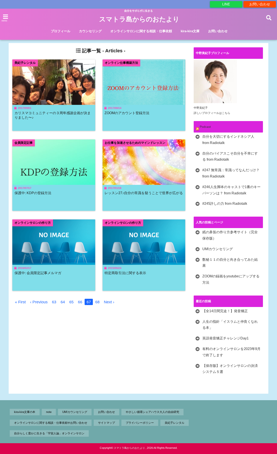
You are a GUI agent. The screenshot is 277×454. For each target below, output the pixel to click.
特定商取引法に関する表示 (125, 273)
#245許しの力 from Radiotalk (224, 203)
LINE (226, 4)
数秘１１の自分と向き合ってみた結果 (230, 263)
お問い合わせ (259, 4)
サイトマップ (106, 422)
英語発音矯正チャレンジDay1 (225, 338)
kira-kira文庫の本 (24, 412)
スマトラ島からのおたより (139, 19)
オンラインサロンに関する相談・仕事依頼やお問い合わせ (50, 422)
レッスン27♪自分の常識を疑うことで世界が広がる (144, 193)
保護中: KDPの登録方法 (32, 193)
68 (97, 302)
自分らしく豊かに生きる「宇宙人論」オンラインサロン (49, 433)
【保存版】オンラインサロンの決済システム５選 (230, 369)
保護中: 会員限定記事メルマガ (37, 273)
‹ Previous (39, 302)
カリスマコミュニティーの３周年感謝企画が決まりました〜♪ (52, 115)
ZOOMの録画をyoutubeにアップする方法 (230, 279)
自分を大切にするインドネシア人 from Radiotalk (228, 140)
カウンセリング (90, 31)
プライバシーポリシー (140, 422)
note (49, 412)
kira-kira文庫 (190, 31)
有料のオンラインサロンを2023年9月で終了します (231, 352)
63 (54, 302)
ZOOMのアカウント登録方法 (127, 113)
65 (71, 302)
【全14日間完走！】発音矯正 (225, 311)
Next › (109, 302)
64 (63, 302)
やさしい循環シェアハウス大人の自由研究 (152, 412)
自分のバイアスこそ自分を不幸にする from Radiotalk (230, 156)
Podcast (205, 126)
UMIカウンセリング (217, 249)
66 (80, 302)
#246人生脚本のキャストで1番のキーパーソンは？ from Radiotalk (231, 190)
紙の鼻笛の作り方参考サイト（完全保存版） (230, 235)
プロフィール (60, 31)
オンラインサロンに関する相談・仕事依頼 (141, 31)
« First (20, 302)
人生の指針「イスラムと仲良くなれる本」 (230, 325)
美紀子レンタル (174, 422)
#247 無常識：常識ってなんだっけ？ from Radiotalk (230, 173)
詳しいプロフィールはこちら (212, 113)
